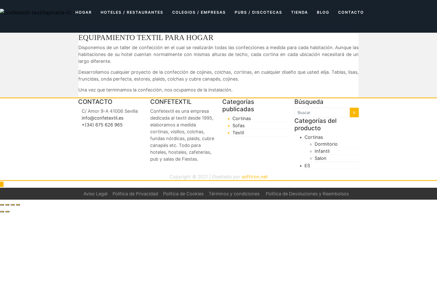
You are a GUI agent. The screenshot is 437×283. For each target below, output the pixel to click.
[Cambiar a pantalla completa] (7, 204)
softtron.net (255, 176)
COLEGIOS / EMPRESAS (199, 12)
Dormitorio (326, 144)
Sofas (238, 125)
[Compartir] (13, 204)
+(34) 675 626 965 (102, 124)
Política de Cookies (183, 193)
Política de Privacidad (135, 193)
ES (307, 165)
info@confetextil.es (102, 118)
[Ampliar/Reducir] (2, 204)
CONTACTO (351, 12)
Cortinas (241, 118)
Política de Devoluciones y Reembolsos (307, 193)
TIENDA (299, 12)
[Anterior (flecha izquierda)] (2, 211)
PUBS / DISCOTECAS (258, 12)
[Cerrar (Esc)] (18, 204)
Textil (238, 132)
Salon (320, 158)
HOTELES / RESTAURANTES (132, 12)
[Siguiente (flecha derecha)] (7, 211)
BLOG (323, 12)
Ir (354, 112)
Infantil (322, 151)
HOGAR (83, 12)
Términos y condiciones (234, 193)
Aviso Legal (95, 193)
